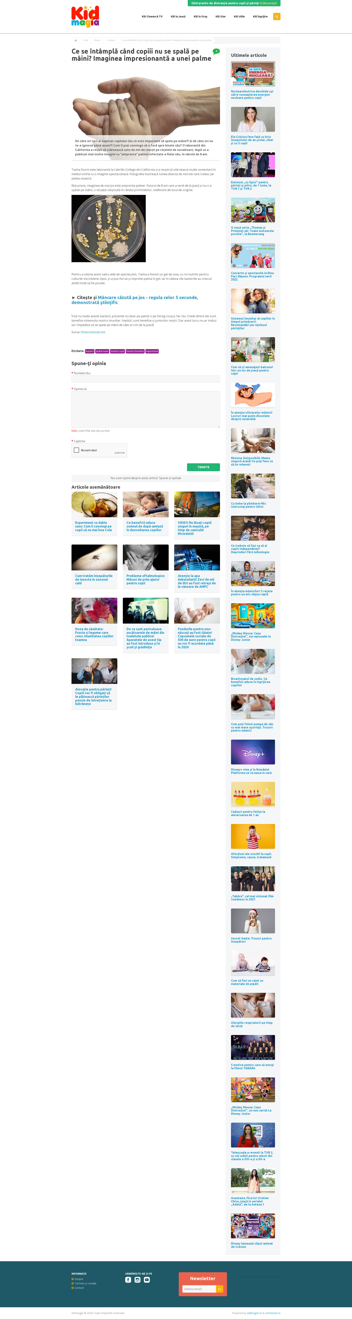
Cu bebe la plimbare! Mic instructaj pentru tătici (248, 505)
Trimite (203, 467)
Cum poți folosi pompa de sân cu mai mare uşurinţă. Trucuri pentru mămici (252, 727)
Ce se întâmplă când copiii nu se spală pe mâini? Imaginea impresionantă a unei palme (167, 40)
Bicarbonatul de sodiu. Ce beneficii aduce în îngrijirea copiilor (250, 682)
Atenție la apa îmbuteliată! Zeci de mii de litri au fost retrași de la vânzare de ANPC (197, 581)
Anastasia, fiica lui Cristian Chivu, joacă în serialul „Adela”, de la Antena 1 (250, 1201)
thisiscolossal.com (93, 332)
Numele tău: (82, 373)
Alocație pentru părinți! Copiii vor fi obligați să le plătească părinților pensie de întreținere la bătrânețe (93, 696)
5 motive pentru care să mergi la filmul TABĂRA (252, 1066)
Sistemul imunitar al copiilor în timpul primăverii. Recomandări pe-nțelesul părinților (253, 323)
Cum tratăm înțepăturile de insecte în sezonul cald (94, 579)
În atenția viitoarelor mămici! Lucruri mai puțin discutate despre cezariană (251, 416)
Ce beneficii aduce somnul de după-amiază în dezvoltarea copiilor (144, 526)
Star (223, 16)
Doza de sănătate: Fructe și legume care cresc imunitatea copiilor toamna (94, 634)
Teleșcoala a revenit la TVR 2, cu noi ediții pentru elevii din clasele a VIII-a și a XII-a (252, 1156)
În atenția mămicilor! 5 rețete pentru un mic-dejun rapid (252, 592)
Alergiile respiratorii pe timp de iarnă (252, 1024)
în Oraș (202, 16)
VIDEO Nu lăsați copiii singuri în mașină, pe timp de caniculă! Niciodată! (195, 528)
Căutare (111, 40)
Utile (241, 16)
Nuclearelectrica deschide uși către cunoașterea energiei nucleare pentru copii (252, 94)
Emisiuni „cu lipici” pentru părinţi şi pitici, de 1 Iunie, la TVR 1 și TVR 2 (251, 185)
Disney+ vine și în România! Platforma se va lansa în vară (251, 771)
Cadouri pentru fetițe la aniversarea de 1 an (248, 813)
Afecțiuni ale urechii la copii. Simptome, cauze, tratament (251, 855)
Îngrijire (262, 16)
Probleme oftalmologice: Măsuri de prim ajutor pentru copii (145, 579)
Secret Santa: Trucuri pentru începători (251, 940)
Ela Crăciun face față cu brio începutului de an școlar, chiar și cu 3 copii (252, 140)
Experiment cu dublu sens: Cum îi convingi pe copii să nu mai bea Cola (93, 526)
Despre (79, 1279)
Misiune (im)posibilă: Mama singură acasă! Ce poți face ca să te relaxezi (252, 461)
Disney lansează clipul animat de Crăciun (252, 1245)
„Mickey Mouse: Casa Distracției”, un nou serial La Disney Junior (251, 1110)
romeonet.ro (272, 1313)
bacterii (90, 351)
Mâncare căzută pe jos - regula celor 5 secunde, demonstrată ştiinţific (135, 300)
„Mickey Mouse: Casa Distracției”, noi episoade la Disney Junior (251, 636)
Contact (79, 1287)
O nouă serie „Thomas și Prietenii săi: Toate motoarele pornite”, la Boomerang (252, 231)
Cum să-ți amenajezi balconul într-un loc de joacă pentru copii (252, 370)
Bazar (98, 40)
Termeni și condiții (85, 1283)
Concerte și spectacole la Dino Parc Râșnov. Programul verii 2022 (252, 276)
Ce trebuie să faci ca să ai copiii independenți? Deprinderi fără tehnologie (250, 549)
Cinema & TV (154, 16)
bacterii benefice (135, 351)
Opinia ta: (80, 389)
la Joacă (180, 16)
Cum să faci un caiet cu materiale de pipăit (247, 982)
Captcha (79, 441)
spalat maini (102, 351)
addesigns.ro (254, 1313)
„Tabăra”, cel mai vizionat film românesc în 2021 (252, 898)
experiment (152, 351)
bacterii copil (117, 351)
